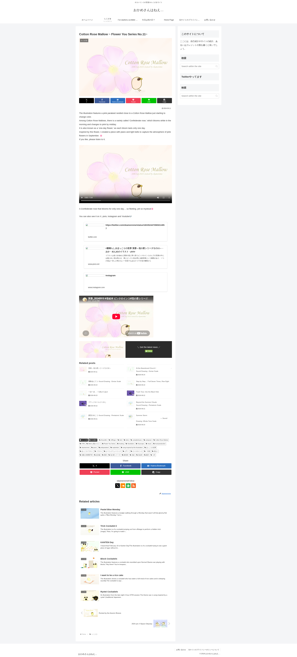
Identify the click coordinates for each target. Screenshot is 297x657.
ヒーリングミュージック (113, 451)
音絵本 (140, 455)
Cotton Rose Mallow (161, 440)
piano (95, 447)
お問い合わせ (181, 650)
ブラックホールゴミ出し (97, 402)
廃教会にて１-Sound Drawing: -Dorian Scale (104, 381)
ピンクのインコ (137, 451)
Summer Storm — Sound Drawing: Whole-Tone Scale (151, 418)
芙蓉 (105, 455)
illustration (131, 444)
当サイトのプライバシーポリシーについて (203, 650)
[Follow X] (117, 485)
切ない (156, 451)
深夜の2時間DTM (87, 455)
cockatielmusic (137, 440)
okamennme (85, 447)
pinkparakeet (104, 447)
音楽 (133, 455)
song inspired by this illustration (133, 447)
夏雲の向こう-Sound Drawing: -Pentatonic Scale (106, 415)
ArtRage (113, 440)
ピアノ (127, 451)
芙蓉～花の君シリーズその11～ (99, 368)
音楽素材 (94, 440)
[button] (164, 100)
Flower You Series (109, 444)
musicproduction (160, 444)
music (149, 444)
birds (127, 440)
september (115, 447)
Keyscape (141, 444)
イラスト (99, 451)
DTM (83, 444)
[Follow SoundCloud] (123, 485)
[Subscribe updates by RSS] (133, 485)
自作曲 (98, 455)
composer (148, 440)
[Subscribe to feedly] (128, 485)
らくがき (84, 440)
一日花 (148, 451)
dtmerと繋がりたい (94, 444)
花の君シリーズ (115, 455)
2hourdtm (104, 440)
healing (121, 444)
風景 (147, 455)
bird (120, 440)
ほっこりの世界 (151, 447)
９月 (153, 455)
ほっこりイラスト (87, 451)
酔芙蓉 (126, 455)
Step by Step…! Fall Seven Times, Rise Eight (152, 381)
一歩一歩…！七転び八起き (98, 392)
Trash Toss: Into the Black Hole (147, 392)
